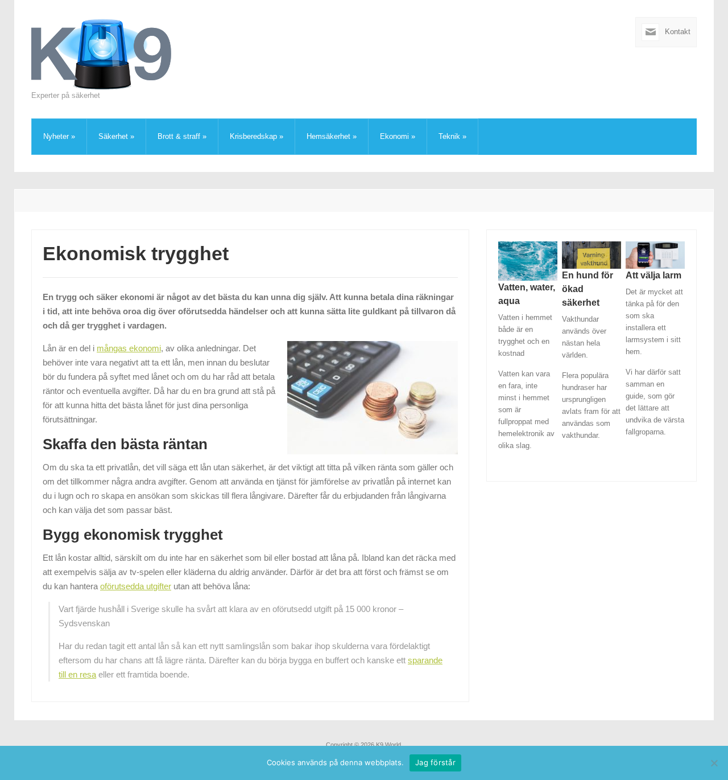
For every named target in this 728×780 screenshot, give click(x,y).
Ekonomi (397, 136)
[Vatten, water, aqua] (527, 260)
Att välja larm (653, 275)
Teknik (452, 136)
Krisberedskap (256, 136)
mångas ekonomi (129, 348)
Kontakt (677, 31)
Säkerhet (116, 136)
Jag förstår (435, 762)
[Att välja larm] (655, 254)
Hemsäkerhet (332, 136)
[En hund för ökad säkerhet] (591, 254)
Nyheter (59, 136)
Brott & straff (182, 136)
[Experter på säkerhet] (102, 53)
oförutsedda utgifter (135, 586)
